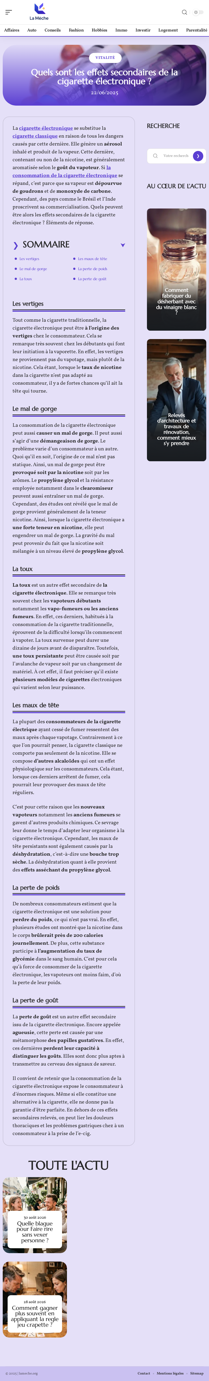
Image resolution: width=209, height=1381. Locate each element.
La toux (26, 278)
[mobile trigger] (10, 12)
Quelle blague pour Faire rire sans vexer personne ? (35, 1232)
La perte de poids (92, 268)
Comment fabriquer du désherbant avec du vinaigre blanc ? (176, 301)
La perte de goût (92, 278)
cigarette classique (35, 136)
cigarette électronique (46, 128)
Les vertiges (29, 258)
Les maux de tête (92, 258)
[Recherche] (184, 12)
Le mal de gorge (33, 268)
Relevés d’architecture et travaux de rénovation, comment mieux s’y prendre (176, 429)
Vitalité (105, 58)
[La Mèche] (39, 12)
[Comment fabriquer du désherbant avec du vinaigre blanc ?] (176, 269)
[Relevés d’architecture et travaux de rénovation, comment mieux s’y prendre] (176, 400)
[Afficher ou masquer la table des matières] (97, 245)
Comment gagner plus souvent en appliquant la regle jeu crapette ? (35, 1316)
